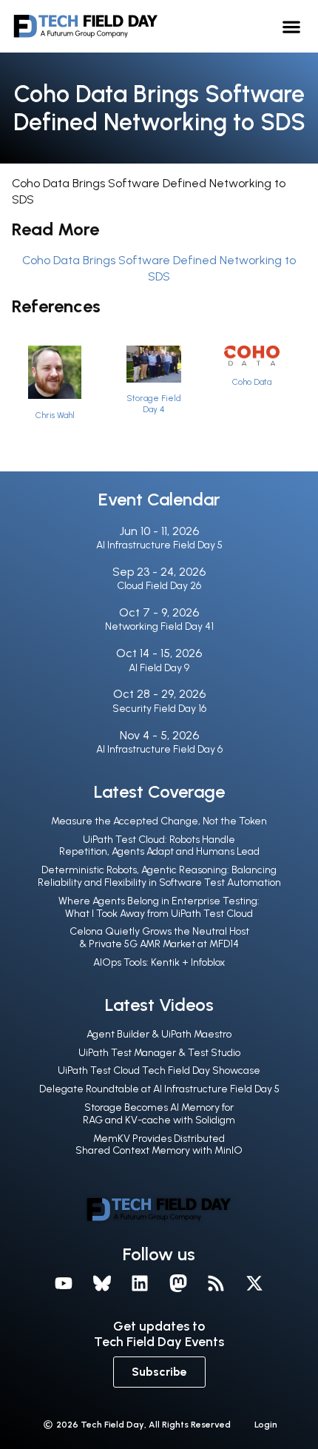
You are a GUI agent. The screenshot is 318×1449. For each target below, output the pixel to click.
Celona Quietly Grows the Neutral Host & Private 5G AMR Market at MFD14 (159, 937)
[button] (291, 26)
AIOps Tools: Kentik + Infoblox (159, 962)
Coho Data (251, 382)
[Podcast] (216, 1283)
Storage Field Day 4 (153, 403)
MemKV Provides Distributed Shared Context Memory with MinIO (159, 1144)
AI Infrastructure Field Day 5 (159, 545)
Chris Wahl (55, 415)
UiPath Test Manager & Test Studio (159, 1052)
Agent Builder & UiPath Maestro (159, 1034)
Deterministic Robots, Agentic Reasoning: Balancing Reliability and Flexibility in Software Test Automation (159, 876)
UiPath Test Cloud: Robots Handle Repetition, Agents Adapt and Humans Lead (159, 845)
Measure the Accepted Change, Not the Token (159, 821)
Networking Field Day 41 (159, 626)
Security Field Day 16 (159, 708)
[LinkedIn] (139, 1283)
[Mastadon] (178, 1283)
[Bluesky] (102, 1283)
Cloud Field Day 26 (159, 585)
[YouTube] (63, 1283)
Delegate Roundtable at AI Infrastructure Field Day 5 (159, 1089)
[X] (254, 1283)
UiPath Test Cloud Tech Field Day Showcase (159, 1070)
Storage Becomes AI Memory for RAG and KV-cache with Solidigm (159, 1113)
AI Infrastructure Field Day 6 (159, 749)
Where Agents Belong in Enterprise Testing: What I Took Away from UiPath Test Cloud (159, 907)
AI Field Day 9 (159, 668)
